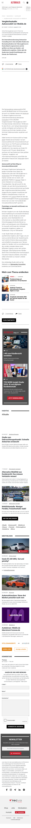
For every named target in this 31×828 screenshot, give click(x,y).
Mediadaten (22, 808)
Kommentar (5, 698)
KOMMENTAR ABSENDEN (15, 726)
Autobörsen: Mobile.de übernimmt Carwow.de (11, 629)
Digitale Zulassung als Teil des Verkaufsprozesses (11, 359)
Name (3, 691)
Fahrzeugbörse (8, 109)
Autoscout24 (18, 109)
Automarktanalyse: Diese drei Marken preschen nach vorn (14, 596)
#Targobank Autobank (15, 469)
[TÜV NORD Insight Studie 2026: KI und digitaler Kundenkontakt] (15, 370)
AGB (14, 817)
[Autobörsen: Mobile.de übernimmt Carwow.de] (15, 615)
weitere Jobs (7, 649)
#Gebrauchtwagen (14, 434)
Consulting (5, 120)
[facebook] (6, 789)
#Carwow (11, 592)
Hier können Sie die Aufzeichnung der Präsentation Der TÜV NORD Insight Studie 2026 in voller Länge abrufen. (14, 391)
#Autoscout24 (12, 525)
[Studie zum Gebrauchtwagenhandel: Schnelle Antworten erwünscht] (15, 424)
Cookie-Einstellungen (15, 819)
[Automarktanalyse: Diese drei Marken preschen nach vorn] (15, 582)
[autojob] (25, 643)
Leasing (13, 196)
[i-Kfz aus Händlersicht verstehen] (15, 341)
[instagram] (11, 789)
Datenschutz (20, 817)
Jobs (13, 808)
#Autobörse (5, 529)
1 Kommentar (9, 64)
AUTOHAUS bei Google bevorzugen (14, 69)
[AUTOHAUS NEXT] (11, 332)
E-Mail (3, 684)
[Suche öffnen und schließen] (23, 2)
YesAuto (17, 180)
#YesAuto (11, 527)
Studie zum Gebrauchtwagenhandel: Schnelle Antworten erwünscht (15, 439)
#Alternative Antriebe (14, 503)
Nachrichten (10, 16)
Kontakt (9, 812)
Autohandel (18, 16)
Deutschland (6, 176)
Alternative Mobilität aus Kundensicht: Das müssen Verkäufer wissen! (12, 474)
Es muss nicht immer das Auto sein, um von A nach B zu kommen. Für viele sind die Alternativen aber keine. (15, 512)
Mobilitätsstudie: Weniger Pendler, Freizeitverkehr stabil (14, 508)
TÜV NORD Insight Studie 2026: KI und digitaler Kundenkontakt (14, 384)
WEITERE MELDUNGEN (10, 518)
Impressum (8, 817)
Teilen (20, 64)
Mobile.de (25, 113)
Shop (6, 808)
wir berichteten (23, 198)
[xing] (15, 789)
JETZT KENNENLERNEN (15, 398)
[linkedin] (20, 789)
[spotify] (24, 789)
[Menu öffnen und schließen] (3, 2)
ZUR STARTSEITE (9, 320)
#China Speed (12, 556)
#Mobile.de (21, 525)
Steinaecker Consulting (17, 264)
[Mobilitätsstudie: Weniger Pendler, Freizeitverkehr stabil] (15, 493)
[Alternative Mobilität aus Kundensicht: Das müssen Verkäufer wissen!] (15, 459)
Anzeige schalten (21, 649)
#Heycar (4, 527)
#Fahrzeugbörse (21, 527)
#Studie (5, 414)
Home (3, 16)
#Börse (12, 529)
